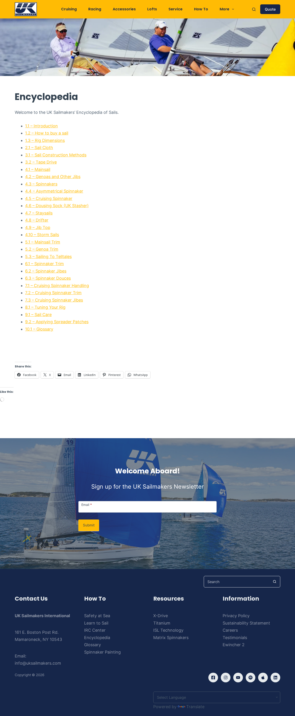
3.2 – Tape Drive (41, 162)
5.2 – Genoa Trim (41, 249)
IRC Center (95, 630)
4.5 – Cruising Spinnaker (48, 198)
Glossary (92, 644)
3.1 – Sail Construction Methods (55, 155)
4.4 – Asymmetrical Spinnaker (54, 191)
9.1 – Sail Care (38, 314)
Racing (94, 9)
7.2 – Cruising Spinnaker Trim (53, 292)
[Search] (254, 9)
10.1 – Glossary (39, 329)
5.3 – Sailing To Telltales (48, 256)
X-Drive (160, 615)
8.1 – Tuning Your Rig (45, 307)
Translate (195, 706)
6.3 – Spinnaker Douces (48, 278)
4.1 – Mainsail (37, 169)
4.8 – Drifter (36, 220)
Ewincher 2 (234, 644)
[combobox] (236, 581)
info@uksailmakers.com (38, 663)
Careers (230, 630)
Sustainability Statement (246, 623)
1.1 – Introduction (41, 125)
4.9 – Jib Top (37, 227)
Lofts (152, 9)
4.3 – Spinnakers (41, 184)
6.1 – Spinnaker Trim (44, 263)
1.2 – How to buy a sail (46, 133)
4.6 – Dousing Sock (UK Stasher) (57, 205)
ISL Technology (168, 630)
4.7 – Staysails (39, 213)
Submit (88, 525)
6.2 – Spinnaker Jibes (45, 271)
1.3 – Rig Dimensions (45, 140)
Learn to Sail (96, 623)
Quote (270, 9)
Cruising (69, 9)
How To (201, 9)
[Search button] (274, 581)
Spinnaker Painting (102, 652)
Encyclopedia (97, 637)
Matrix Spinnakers (171, 637)
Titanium (161, 623)
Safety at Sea (97, 615)
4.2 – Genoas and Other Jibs (52, 176)
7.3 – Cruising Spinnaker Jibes (54, 300)
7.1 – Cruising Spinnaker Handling (57, 285)
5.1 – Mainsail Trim (42, 242)
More (224, 9)
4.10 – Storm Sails (42, 234)
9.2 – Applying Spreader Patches (56, 321)
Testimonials (235, 637)
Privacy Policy (236, 615)
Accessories (124, 9)
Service (175, 9)
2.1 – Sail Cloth (39, 147)
